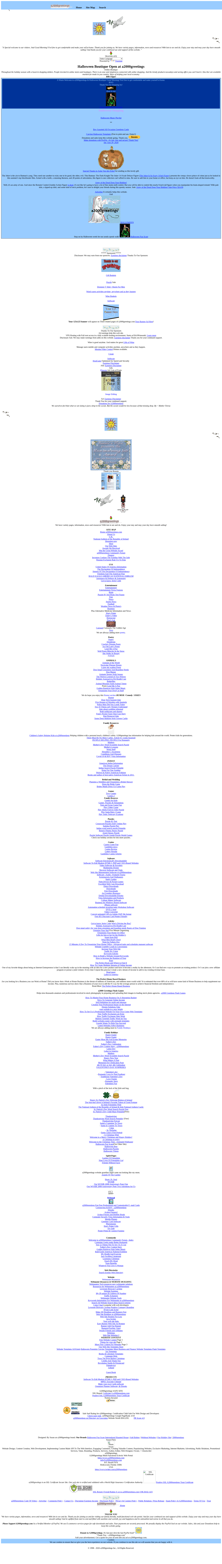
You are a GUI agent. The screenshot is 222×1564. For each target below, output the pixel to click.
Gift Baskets (111, 275)
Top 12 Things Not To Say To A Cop (111, 1245)
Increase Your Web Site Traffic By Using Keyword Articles (111, 951)
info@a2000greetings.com (111, 1460)
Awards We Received (111, 548)
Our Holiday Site (164, 1437)
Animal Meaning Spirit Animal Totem (111, 684)
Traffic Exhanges (111, 1296)
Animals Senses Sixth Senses (111, 674)
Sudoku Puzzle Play (111, 826)
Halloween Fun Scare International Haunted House (108, 1437)
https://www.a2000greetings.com (111, 1458)
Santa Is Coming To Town (111, 1125)
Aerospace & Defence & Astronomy (111, 578)
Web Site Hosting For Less (111, 1317)
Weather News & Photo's (111, 606)
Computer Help (111, 1356)
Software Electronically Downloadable (111, 861)
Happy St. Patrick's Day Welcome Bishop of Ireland (111, 1100)
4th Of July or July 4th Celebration (111, 1065)
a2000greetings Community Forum (111, 553)
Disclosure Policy (107, 1501)
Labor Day (111, 1049)
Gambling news (111, 847)
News (111, 599)
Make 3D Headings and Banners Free (111, 1312)
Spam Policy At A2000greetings (179, 1501)
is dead (70, 185)
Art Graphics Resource (111, 893)
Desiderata (111, 642)
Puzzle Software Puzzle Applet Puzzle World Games (111, 835)
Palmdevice (111, 1365)
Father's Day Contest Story (111, 1247)
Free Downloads (111, 891)
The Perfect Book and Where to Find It (111, 963)
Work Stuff (111, 749)
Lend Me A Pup (111, 649)
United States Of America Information (111, 567)
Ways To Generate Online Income (111, 1000)
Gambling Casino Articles (111, 854)
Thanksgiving (111, 1116)
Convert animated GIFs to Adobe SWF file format (111, 914)
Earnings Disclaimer (111, 363)
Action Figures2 (111, 1212)
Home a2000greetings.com (111, 532)
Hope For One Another (111, 770)
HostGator (97, 361)
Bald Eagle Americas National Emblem (111, 1252)
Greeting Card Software (111, 1221)
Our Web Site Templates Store (111, 1347)
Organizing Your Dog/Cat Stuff (111, 690)
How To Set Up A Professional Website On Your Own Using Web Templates (111, 1012)
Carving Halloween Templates (98, 134)
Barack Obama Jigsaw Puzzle (111, 831)
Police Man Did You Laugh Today (111, 704)
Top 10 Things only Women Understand (111, 707)
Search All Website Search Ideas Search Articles (111, 1303)
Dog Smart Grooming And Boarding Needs (111, 670)
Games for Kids (111, 800)
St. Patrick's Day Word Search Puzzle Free (111, 1109)
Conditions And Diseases (111, 754)
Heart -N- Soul (111, 1179)
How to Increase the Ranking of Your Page (111, 959)
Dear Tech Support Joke (111, 700)
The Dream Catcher (111, 766)
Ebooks (111, 1210)
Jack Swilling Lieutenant (111, 1256)
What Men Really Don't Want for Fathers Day (111, 941)
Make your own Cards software (111, 1384)
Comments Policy (55, 1501)
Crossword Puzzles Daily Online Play (111, 824)
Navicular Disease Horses (111, 665)
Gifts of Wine (128, 342)
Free (111, 597)
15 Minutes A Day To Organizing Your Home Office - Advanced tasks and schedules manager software (111, 944)
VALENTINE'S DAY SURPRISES (111, 1067)
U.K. (111, 537)
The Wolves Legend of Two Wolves (111, 677)
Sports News (111, 602)
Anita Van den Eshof (106, 171)
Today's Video (111, 615)
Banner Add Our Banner (111, 1326)
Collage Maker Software (111, 900)
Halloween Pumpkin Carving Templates (97, 1349)
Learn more (151, 335)
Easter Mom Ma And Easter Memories (111, 1039)
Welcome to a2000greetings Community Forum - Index (111, 1240)
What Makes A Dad (111, 1060)
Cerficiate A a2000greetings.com (116, 1393)
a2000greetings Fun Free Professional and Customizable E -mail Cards (111, 1205)
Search (102, 7)
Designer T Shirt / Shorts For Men (111, 287)
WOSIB (111, 1182)
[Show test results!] (111, 1402)
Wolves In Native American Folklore (111, 772)
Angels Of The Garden (111, 1175)
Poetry (111, 639)
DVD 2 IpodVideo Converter (111, 910)
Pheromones (111, 1224)
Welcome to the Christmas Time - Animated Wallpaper (111, 1142)
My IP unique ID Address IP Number (111, 1293)
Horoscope (111, 618)
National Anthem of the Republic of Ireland (111, 539)
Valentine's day (111, 1072)
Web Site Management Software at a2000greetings (111, 872)
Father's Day (111, 1042)
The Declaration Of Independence (111, 569)
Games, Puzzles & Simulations (111, 803)
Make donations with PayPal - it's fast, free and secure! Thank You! (111, 140)
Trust (209, 1501)
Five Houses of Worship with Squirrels (111, 702)
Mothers (111, 742)
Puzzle (109, 282)
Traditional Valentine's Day (112, 1076)
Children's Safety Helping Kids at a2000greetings (49, 735)
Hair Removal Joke (111, 716)
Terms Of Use (199, 1501)
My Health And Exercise (111, 1254)
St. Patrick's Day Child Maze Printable (108, 1112)
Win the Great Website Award (111, 550)
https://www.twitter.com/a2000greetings (111, 1469)
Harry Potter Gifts (111, 1226)
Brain (111, 592)
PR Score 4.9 (139, 1418)
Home (79, 7)
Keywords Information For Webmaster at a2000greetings (111, 1300)
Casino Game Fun (111, 844)
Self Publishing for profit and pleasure (111, 1002)
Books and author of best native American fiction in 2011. (111, 775)
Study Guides (111, 879)
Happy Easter (111, 1035)
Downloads (111, 889)
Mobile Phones (111, 1219)
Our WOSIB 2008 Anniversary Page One (111, 1184)
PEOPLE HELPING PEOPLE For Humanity (111, 740)
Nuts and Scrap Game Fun (111, 805)
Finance (111, 555)
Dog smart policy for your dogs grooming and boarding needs (101, 928)
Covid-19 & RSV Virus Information (111, 756)
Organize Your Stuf (101, 930)
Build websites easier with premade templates (111, 1021)
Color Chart (98, 1305)
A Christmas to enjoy (111, 1139)
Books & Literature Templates (111, 1354)
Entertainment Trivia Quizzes (111, 590)
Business (111, 608)
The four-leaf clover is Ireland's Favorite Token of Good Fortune (111, 1102)
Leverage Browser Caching (111, 1289)
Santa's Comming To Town (111, 1123)
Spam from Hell (111, 937)
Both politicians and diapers (111, 711)
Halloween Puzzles (111, 1149)
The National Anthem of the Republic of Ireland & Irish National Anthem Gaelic (111, 1107)
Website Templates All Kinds (68, 1349)
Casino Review (111, 849)
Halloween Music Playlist (111, 118)
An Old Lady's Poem (111, 646)
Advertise (99, 192)
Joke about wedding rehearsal (111, 709)
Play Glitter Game (111, 807)
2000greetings (178, 1437)
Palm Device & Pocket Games (111, 882)
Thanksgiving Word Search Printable (108, 1119)
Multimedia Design (111, 868)
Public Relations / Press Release (151, 1501)
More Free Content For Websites (108, 1344)
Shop (111, 544)
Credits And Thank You (111, 1361)
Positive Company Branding (122, 1307)
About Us (111, 534)
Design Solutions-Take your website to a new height (111, 1008)
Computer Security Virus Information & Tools (111, 1217)
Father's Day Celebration (111, 1044)
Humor (111, 697)
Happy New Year (111, 1058)
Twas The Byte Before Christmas (111, 1358)
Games (113, 793)
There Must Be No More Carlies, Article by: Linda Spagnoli (111, 738)
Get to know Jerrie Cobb (111, 581)
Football (111, 604)
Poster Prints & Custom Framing (111, 1231)
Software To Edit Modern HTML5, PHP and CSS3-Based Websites (111, 863)
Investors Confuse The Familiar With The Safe (111, 557)
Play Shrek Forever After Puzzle (111, 810)
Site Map (90, 7)
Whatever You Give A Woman (111, 1266)
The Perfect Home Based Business (116, 986)
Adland (111, 1368)
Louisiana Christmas (111, 1259)
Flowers (103, 370)
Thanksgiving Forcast (111, 1121)
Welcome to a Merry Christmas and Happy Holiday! (111, 1137)
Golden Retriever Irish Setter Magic (111, 688)
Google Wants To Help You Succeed (111, 1023)
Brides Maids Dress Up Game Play (111, 786)
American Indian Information (111, 763)
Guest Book (111, 1372)
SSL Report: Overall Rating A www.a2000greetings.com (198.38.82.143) (123, 1492)
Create (111, 354)
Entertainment (111, 588)
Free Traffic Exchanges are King (111, 1014)
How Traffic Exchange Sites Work (111, 1016)
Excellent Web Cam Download (111, 884)
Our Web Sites (111, 546)
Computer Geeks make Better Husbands (111, 1242)
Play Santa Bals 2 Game (111, 812)
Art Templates (111, 1351)
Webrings (111, 1333)
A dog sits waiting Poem (111, 667)
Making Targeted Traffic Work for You (111, 1018)
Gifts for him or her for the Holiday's (111, 935)
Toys (111, 630)
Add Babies (135, 1437)
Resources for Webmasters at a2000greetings (111, 1286)
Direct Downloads (111, 886)
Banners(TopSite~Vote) (111, 1328)
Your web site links (111, 1321)
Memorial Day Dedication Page (111, 1063)
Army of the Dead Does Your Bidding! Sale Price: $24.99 (159, 187)
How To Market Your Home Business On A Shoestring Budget (111, 998)
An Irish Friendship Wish (111, 1105)
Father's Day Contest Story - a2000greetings (111, 1046)
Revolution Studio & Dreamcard (111, 1363)
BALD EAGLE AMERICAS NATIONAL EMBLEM (111, 576)
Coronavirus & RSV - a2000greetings (111, 1207)
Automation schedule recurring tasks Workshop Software (111, 907)
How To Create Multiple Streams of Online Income (111, 965)
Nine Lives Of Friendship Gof (111, 1160)
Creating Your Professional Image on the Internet (111, 1005)
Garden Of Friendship (111, 1158)
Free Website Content (108, 1340)
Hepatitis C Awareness (111, 752)
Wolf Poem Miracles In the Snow (111, 651)
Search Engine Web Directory (111, 1272)
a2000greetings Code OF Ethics (24, 1501)
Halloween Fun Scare (139, 237)
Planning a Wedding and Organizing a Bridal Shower (111, 782)
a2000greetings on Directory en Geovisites (90, 1418)
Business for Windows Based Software (111, 902)
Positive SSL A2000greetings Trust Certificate (111, 1395)
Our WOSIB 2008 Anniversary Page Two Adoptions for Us (111, 1186)
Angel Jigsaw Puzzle (111, 833)
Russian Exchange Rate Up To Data (111, 560)
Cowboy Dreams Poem (111, 644)
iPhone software (111, 905)
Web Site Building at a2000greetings (111, 1314)
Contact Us (68, 1501)
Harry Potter (111, 613)
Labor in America (111, 974)
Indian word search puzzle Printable (111, 828)
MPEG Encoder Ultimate (111, 1382)
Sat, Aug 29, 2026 (111, 142)
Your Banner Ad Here (144, 322)
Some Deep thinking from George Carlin (111, 718)
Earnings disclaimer (119, 255)
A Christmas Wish (111, 1135)
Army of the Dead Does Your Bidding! (111, 183)
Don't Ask (111, 620)
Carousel (99, 628)
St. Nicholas (112, 1130)
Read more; (111, 972)
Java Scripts (111, 1319)
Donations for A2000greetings (111, 403)
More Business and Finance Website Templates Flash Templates (139, 1349)
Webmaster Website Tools (111, 1298)
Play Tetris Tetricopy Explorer (111, 814)
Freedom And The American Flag (111, 574)
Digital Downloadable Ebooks (111, 895)
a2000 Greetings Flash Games (173, 993)
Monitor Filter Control (104, 349)
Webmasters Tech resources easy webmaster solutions (111, 1284)
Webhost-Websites (148, 1437)
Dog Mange (111, 672)
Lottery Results (111, 851)
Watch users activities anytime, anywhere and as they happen (111, 291)
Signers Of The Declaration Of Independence (111, 571)
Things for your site (108, 1342)
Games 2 (111, 796)
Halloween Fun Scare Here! (111, 107)
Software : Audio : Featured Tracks (111, 875)
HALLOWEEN (127, 222)
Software (111, 301)
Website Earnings (111, 1291)
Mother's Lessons (111, 747)
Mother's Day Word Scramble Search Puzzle (111, 745)
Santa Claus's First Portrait (111, 1132)
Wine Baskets (111, 296)
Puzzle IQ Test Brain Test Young (111, 595)
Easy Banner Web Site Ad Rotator (111, 1324)
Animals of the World (111, 663)
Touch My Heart (111, 1261)
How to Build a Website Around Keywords (111, 956)
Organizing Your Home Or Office (111, 933)
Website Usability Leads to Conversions (111, 947)
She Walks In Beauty (111, 653)
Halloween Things (111, 1151)
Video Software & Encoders (111, 865)
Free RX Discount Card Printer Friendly (111, 916)
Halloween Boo (111, 1146)
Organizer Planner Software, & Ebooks (111, 1386)
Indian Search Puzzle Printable (111, 768)
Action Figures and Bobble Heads (111, 1214)
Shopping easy (111, 541)
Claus (111, 1128)
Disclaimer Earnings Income (86, 1501)
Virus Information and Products (111, 898)
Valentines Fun (111, 1083)
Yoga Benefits (111, 1263)
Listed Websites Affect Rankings (111, 1025)
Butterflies (111, 681)
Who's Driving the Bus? (121, 923)
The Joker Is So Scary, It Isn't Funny (154, 176)
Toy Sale (111, 1228)
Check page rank (94, 1416)
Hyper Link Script (111, 1310)
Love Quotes (111, 1079)
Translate (118, 61)
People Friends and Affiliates (111, 1330)
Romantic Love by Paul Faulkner (111, 1074)
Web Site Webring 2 (111, 1335)
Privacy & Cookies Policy (126, 1501)
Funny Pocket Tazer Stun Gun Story (111, 714)
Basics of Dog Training (136, 928)
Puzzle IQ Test (111, 821)
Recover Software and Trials (111, 870)
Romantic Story (111, 1081)
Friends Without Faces (111, 1163)
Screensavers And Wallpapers (111, 877)
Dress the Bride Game (111, 784)
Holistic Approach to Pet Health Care (111, 679)
